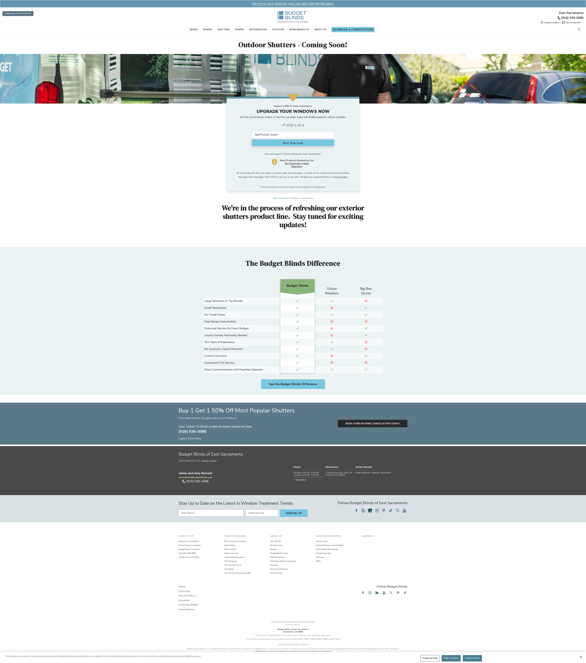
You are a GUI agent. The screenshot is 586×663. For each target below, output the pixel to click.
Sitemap (182, 586)
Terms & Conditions (187, 596)
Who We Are (275, 541)
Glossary (320, 557)
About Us (320, 29)
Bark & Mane (229, 545)
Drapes (239, 29)
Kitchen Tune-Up (231, 553)
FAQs (318, 561)
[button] (549, 22)
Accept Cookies (472, 658)
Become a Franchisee (279, 569)
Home (275, 198)
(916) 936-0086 (572, 18)
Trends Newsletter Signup (327, 549)
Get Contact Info (573, 22)
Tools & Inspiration (328, 536)
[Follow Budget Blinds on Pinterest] (384, 510)
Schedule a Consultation (353, 30)
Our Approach (276, 545)
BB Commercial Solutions (235, 541)
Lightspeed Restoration (234, 557)
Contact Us (186, 536)
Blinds (194, 29)
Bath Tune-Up (230, 549)
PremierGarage (230, 561)
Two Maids (229, 569)
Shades (207, 29)
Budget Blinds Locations (189, 549)
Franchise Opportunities (18, 13)
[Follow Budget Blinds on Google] (370, 510)
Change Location (209, 461)
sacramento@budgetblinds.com (195, 477)
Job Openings (276, 573)
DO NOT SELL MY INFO (188, 605)
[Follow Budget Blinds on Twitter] (397, 510)
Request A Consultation (189, 541)
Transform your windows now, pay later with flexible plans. (293, 4)
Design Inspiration (324, 553)
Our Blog (367, 536)
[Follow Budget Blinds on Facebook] (356, 510)
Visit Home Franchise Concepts (237, 573)
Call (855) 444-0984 (187, 553)
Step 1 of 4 (295, 125)
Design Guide (321, 541)
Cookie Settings (430, 658)
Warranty (274, 565)
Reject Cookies (451, 658)
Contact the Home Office (189, 557)
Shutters (223, 29)
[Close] (581, 657)
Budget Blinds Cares (279, 553)
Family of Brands (235, 536)
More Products (299, 29)
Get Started (293, 143)
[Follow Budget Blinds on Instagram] (377, 510)
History (273, 549)
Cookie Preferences (187, 609)
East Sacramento (571, 13)
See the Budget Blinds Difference (293, 384)
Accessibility (184, 600)
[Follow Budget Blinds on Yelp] (363, 510)
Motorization (258, 29)
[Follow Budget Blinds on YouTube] (404, 510)
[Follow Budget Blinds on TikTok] (391, 510)
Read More (301, 480)
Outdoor (278, 29)
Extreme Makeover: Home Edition (330, 545)
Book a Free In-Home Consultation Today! (372, 423)
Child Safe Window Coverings (283, 561)
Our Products (284, 198)
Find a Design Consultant (190, 545)
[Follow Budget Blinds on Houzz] (376, 592)
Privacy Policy (340, 177)
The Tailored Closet (232, 565)
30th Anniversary (277, 557)
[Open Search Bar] (579, 29)
